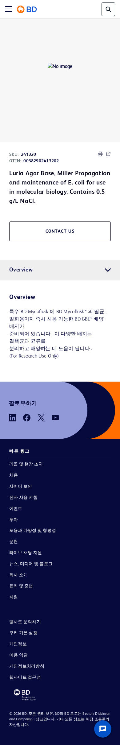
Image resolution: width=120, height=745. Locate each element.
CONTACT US (60, 231)
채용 (13, 475)
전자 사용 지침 (23, 497)
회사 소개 (18, 575)
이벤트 (15, 509)
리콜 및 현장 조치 (26, 464)
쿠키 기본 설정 (23, 633)
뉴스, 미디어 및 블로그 (31, 564)
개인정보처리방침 (26, 666)
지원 (13, 597)
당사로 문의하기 (25, 622)
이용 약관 (18, 655)
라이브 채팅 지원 (25, 553)
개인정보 (18, 644)
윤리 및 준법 (21, 586)
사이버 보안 (20, 486)
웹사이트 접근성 (25, 677)
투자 (13, 520)
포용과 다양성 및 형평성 (32, 530)
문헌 (13, 542)
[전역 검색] (108, 9)
